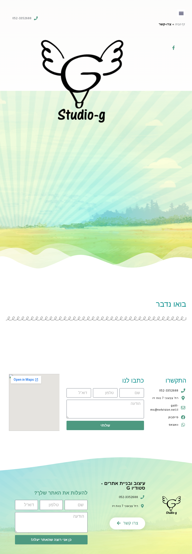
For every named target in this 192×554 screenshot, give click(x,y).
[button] (181, 13)
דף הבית (180, 24)
